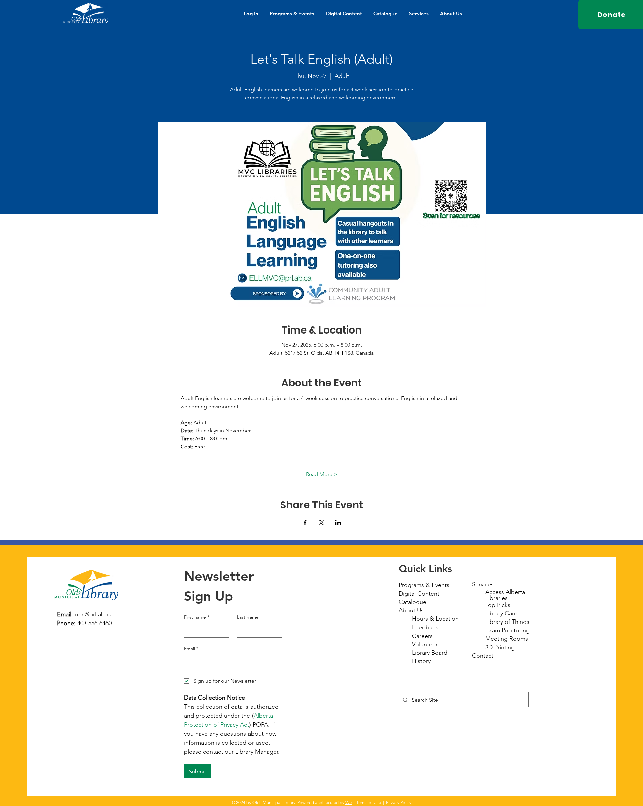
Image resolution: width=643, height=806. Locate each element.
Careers (422, 636)
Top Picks (497, 605)
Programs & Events (424, 585)
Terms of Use (368, 802)
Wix (348, 802)
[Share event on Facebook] (305, 522)
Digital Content (419, 593)
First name (196, 617)
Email (191, 649)
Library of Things (507, 622)
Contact (482, 655)
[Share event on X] (321, 522)
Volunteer (425, 644)
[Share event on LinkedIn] (338, 522)
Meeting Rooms (506, 638)
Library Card (501, 613)
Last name (248, 617)
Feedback (425, 627)
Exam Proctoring (507, 630)
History (421, 661)
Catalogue (412, 602)
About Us (411, 610)
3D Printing (500, 647)
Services (483, 584)
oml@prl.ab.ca (94, 614)
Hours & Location (435, 618)
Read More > (321, 474)
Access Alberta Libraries (505, 595)
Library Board (429, 652)
